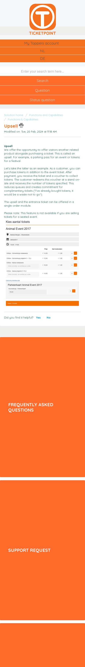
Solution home (14, 115)
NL (42, 50)
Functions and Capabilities (46, 115)
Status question (42, 99)
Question (42, 90)
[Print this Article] (21, 125)
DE (42, 58)
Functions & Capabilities (23, 119)
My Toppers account (41, 43)
